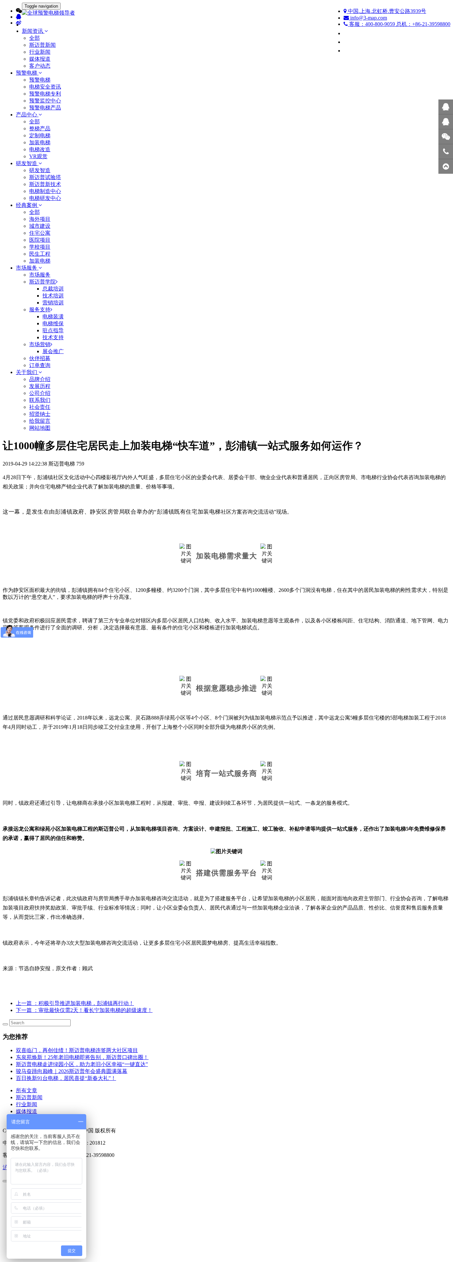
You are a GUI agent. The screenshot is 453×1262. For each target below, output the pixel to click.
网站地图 (39, 428)
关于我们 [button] (27, 372)
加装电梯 (39, 142)
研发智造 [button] (27, 163)
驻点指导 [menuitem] (53, 330)
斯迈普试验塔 (45, 177)
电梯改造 (39, 149)
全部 (34, 38)
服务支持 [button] (39, 309)
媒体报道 (39, 59)
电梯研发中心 (45, 198)
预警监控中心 (45, 100)
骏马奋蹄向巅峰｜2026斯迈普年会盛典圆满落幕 (71, 1071)
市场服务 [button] (27, 268)
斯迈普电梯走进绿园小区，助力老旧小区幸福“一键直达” (82, 1064)
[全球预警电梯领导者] (226, 13)
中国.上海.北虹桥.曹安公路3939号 (386, 11)
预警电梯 (39, 80)
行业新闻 (39, 52)
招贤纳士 (39, 414)
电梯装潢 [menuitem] (53, 316)
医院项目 (39, 240)
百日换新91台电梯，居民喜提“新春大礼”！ (66, 1078)
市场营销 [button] (39, 344)
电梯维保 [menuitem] (53, 323)
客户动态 (39, 66)
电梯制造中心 (45, 191)
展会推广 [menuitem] (53, 351)
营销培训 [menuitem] (53, 302)
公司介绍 (39, 393)
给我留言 (39, 421)
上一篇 (75, 1003)
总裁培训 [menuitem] (53, 288)
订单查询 (39, 365)
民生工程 (39, 254)
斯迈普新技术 (45, 184)
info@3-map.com (368, 18)
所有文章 (26, 1090)
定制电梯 (39, 135)
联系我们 (39, 400)
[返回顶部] (445, 166)
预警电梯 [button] (27, 73)
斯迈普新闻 (42, 45)
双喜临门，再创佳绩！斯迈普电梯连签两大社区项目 (77, 1050)
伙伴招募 (39, 358)
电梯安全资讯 (45, 87)
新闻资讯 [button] (33, 31)
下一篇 (84, 1010)
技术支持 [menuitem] (53, 337)
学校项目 (39, 247)
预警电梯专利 (45, 93)
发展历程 (39, 386)
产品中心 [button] (27, 114)
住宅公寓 (39, 233)
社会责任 (39, 407)
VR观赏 (38, 156)
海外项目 (39, 219)
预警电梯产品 (45, 107)
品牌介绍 (39, 379)
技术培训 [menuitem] (53, 295)
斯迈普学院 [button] (42, 281)
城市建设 (39, 226)
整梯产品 (39, 128)
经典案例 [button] (27, 205)
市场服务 (39, 275)
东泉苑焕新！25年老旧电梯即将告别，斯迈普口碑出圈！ (82, 1057)
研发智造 (39, 170)
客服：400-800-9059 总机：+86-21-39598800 (399, 24)
